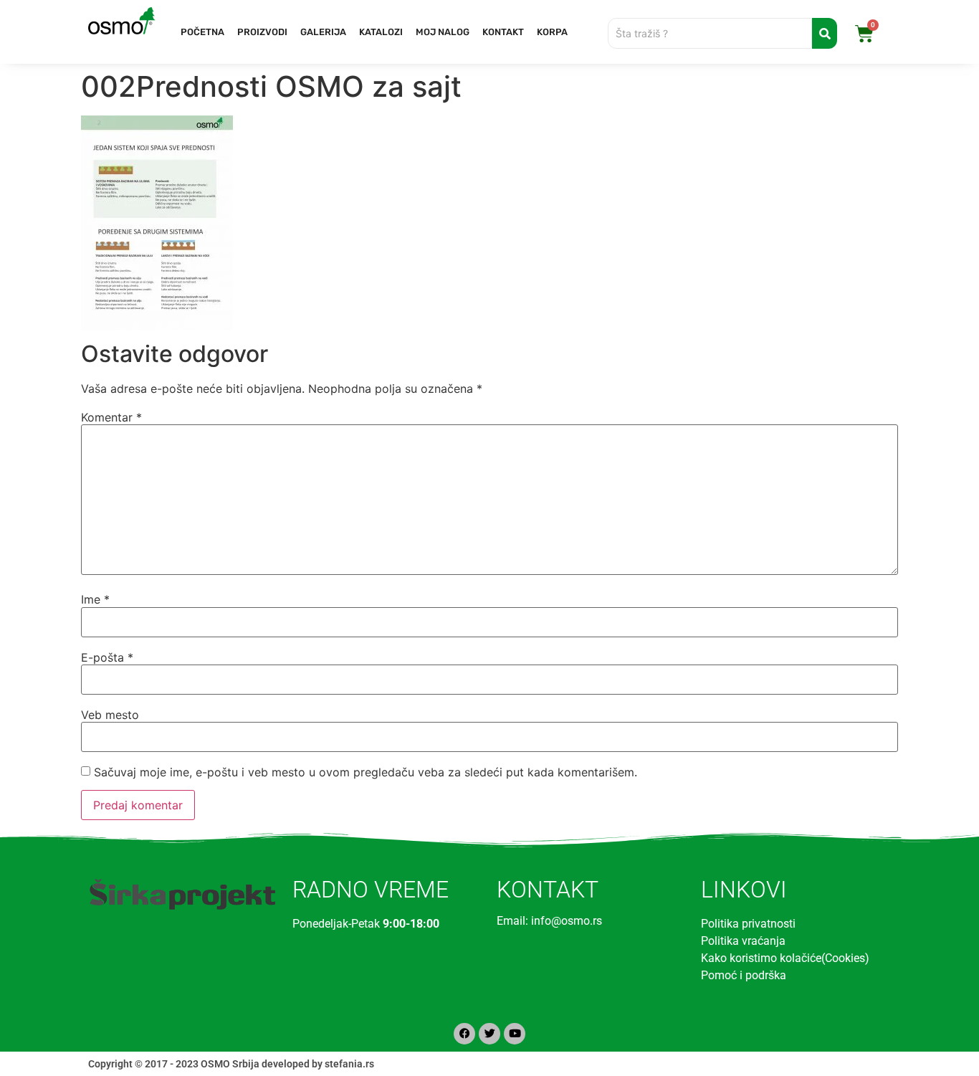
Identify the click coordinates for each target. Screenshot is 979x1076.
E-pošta (107, 657)
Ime (95, 599)
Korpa (552, 32)
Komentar (111, 417)
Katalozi (381, 32)
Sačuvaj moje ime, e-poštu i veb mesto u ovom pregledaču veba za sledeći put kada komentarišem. (365, 772)
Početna (202, 32)
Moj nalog (442, 32)
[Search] (824, 33)
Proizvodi (262, 32)
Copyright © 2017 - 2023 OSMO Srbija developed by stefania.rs (231, 1064)
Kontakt (503, 32)
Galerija (323, 32)
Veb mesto (110, 714)
